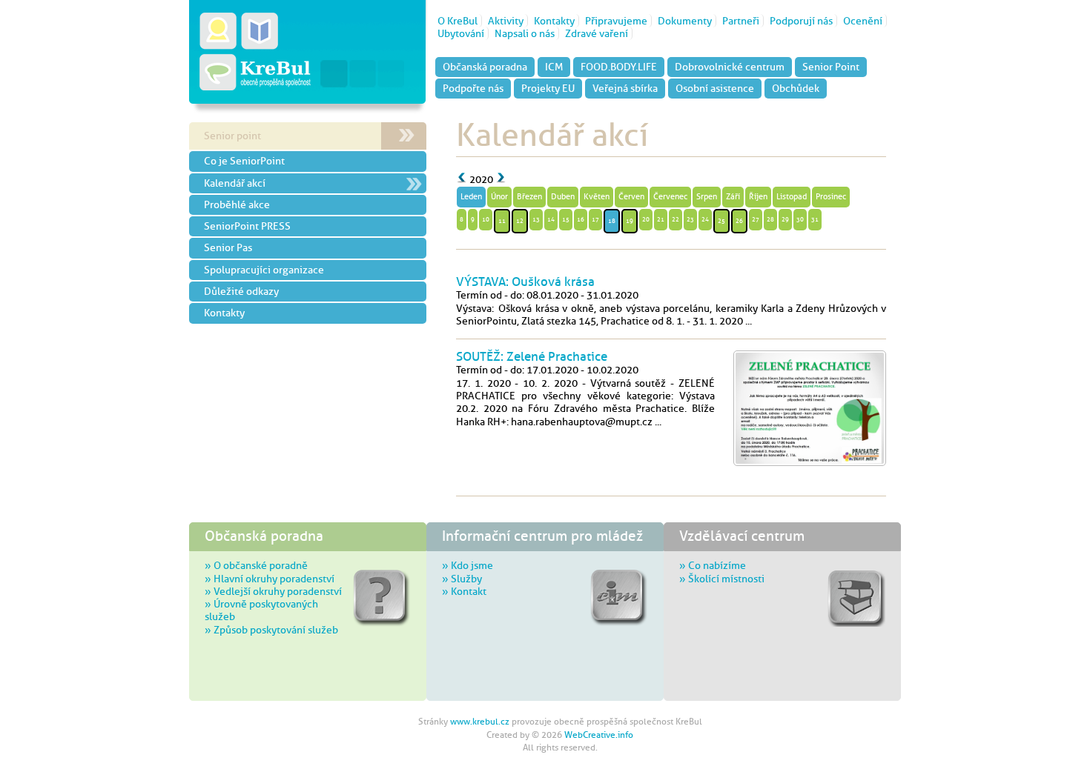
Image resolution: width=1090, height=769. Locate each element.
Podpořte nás (473, 88)
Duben (563, 197)
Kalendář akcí (234, 183)
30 (800, 219)
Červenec (670, 197)
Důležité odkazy (241, 291)
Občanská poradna (485, 66)
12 (519, 220)
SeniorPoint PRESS (247, 226)
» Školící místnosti (721, 578)
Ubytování (460, 33)
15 (565, 219)
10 (485, 219)
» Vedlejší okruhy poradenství (273, 591)
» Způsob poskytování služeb (271, 629)
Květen (597, 197)
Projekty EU (548, 88)
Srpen (706, 197)
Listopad (791, 197)
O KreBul (457, 20)
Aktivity (505, 20)
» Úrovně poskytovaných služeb (261, 610)
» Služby (462, 578)
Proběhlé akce (237, 204)
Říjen (758, 197)
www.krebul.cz (479, 721)
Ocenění (862, 20)
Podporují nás (801, 20)
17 (595, 219)
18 (611, 220)
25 (721, 220)
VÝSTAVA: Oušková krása (525, 281)
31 (815, 219)
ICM (554, 66)
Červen (631, 197)
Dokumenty (685, 20)
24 (705, 219)
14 (551, 219)
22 (675, 219)
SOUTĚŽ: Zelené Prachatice (531, 356)
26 (739, 220)
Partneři (740, 20)
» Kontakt (464, 591)
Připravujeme (616, 20)
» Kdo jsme (467, 565)
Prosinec (831, 197)
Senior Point (830, 66)
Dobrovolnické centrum (730, 66)
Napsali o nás (525, 33)
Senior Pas (228, 247)
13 (536, 219)
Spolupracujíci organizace (264, 269)
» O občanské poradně (256, 565)
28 (770, 219)
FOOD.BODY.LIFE (619, 66)
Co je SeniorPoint (244, 160)
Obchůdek (795, 88)
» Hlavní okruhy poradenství (269, 578)
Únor (499, 197)
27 (755, 219)
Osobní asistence (715, 88)
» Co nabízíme (712, 565)
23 (690, 219)
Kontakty (554, 20)
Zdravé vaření (596, 33)
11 (502, 220)
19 (629, 220)
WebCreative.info (598, 735)
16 (580, 219)
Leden (471, 197)
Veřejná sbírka (625, 88)
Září (733, 197)
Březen (529, 197)
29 (785, 219)
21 (660, 219)
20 (646, 219)
